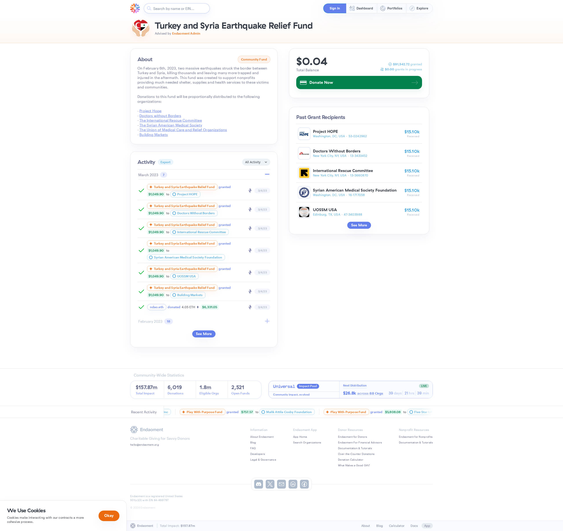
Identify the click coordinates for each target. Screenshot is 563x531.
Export (166, 162)
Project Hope (150, 111)
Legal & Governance (263, 459)
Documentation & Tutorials (355, 448)
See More (204, 333)
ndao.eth (157, 307)
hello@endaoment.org (144, 444)
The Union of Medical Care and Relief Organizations (183, 130)
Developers (257, 453)
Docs (414, 525)
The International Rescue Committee (170, 120)
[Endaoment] (135, 8)
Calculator (396, 525)
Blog (253, 442)
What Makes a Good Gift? (354, 465)
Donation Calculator (350, 459)
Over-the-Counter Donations (356, 453)
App (427, 525)
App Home (300, 436)
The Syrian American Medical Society (170, 125)
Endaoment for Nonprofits (416, 436)
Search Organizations (307, 442)
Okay (109, 515)
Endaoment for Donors (352, 436)
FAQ (253, 448)
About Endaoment (262, 436)
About (365, 525)
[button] (334, 8)
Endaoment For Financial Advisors (360, 442)
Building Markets (153, 134)
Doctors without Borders (160, 116)
